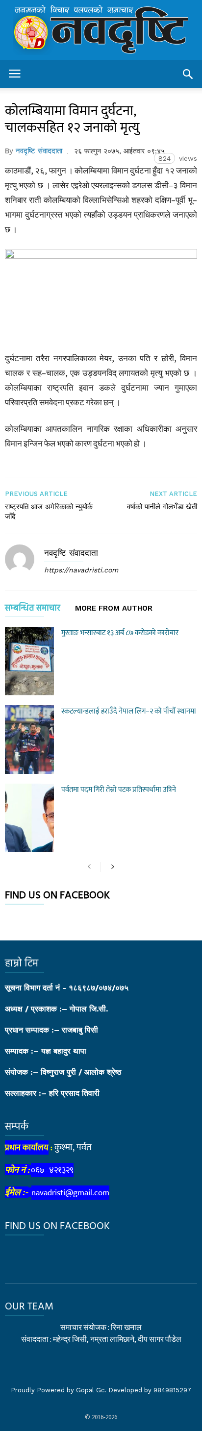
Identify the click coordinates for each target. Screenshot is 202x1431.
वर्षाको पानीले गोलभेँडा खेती (162, 506)
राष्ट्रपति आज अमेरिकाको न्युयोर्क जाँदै (49, 511)
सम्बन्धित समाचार (32, 610)
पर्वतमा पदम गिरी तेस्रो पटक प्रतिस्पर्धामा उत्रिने (118, 790)
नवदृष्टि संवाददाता (39, 151)
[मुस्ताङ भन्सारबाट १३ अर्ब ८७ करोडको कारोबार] (29, 661)
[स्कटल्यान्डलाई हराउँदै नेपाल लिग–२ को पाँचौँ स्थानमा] (29, 739)
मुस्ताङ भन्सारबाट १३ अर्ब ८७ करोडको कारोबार (119, 633)
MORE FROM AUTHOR (113, 609)
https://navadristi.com (81, 570)
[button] (188, 74)
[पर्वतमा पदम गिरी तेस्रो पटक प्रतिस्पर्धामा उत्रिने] (29, 818)
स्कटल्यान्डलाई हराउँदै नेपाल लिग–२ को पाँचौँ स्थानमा (128, 711)
